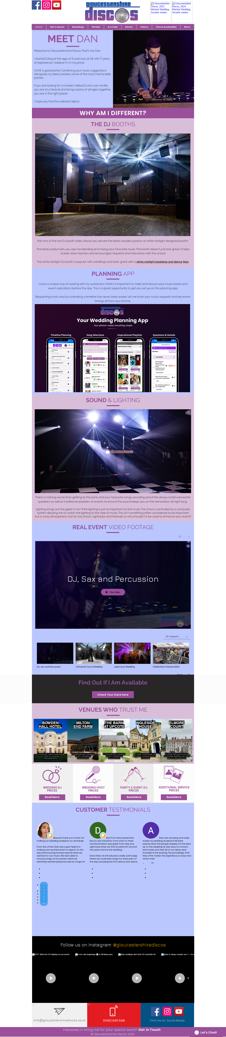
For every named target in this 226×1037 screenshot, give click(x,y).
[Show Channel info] (187, 537)
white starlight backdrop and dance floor (162, 262)
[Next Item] (188, 978)
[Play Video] (55, 655)
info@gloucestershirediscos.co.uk (59, 1020)
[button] (78, 27)
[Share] (179, 537)
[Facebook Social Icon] (36, 5)
